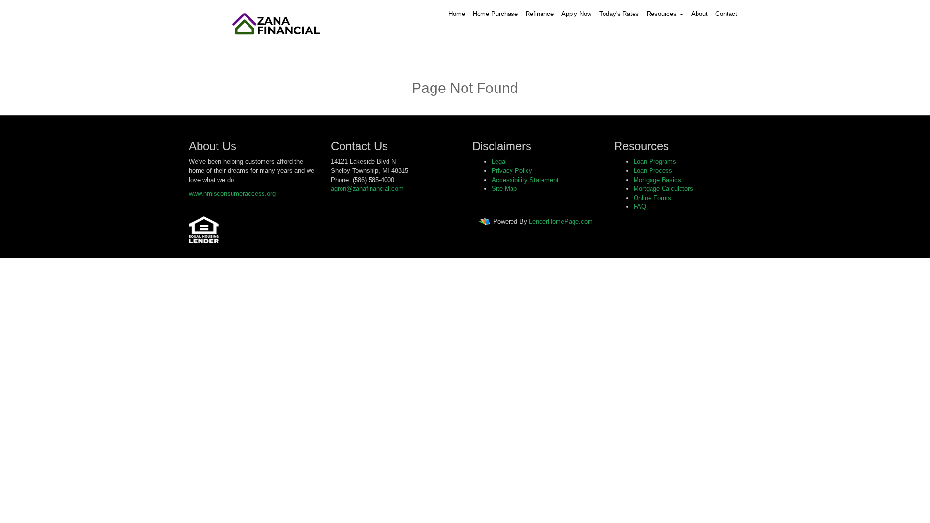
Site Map (504, 188)
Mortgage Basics (657, 180)
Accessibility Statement (525, 180)
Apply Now (576, 13)
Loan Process (653, 170)
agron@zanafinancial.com (367, 188)
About (699, 13)
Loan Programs (655, 161)
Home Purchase (495, 13)
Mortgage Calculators (663, 188)
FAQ (640, 206)
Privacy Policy (512, 170)
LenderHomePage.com (561, 221)
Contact (726, 13)
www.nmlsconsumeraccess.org (232, 193)
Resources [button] (663, 13)
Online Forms (652, 197)
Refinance (540, 13)
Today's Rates (619, 13)
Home (457, 13)
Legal (499, 161)
